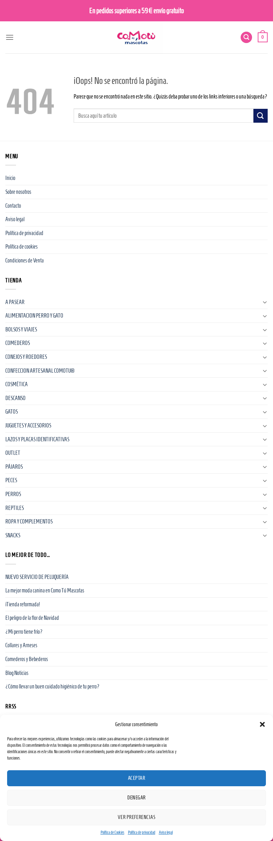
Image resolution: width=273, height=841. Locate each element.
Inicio (10, 178)
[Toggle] (265, 302)
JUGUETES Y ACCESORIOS (28, 425)
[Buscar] (246, 37)
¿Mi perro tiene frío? (24, 632)
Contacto (13, 206)
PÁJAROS (14, 467)
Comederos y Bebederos (26, 659)
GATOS (11, 412)
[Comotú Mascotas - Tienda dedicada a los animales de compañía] (136, 37)
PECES (11, 480)
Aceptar (136, 778)
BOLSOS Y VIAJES (21, 329)
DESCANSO (15, 398)
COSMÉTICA (16, 384)
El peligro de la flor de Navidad (32, 618)
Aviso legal (166, 832)
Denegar (136, 797)
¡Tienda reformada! (22, 604)
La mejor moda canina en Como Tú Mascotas (44, 590)
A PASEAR (15, 302)
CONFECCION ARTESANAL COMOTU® (39, 371)
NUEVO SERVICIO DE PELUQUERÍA (37, 577)
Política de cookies (21, 247)
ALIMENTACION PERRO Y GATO (34, 316)
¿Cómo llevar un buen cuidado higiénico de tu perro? (52, 686)
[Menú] (9, 37)
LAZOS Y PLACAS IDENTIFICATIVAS (37, 439)
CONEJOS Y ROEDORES (26, 357)
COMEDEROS (17, 343)
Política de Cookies (112, 832)
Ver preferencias (136, 817)
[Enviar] (260, 116)
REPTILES (14, 508)
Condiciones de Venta (24, 260)
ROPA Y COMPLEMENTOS (29, 521)
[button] (262, 724)
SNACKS (12, 535)
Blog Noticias (16, 673)
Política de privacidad (141, 832)
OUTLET (12, 453)
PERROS (13, 494)
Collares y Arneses (21, 645)
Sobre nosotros (18, 192)
